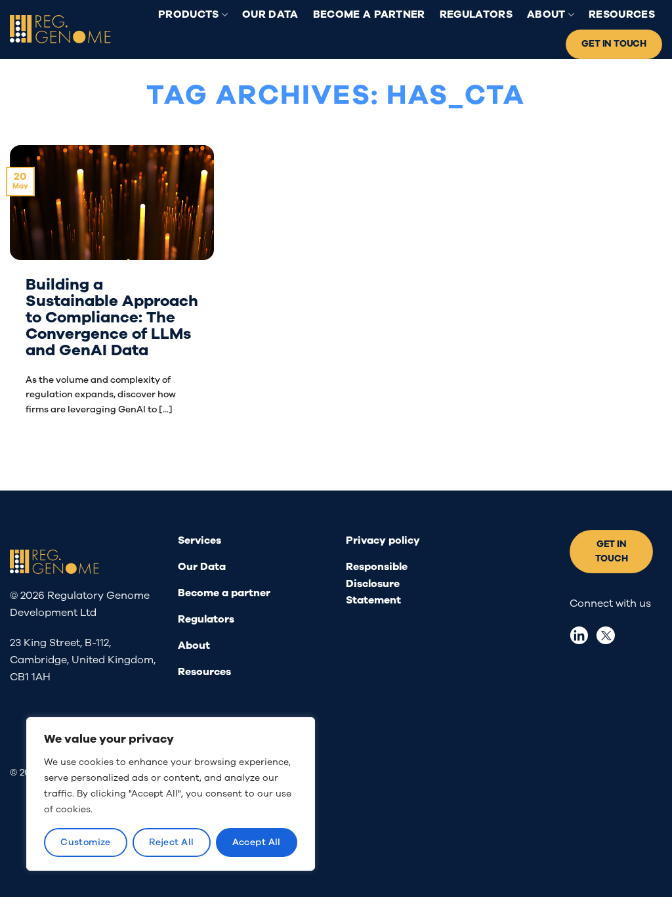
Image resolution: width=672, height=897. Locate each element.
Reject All (171, 842)
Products (188, 14)
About (546, 14)
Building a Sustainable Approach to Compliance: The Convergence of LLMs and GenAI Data (112, 317)
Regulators (476, 14)
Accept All (256, 842)
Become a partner (369, 14)
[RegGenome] (60, 29)
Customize (85, 842)
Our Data (270, 14)
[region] (170, 794)
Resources (622, 14)
